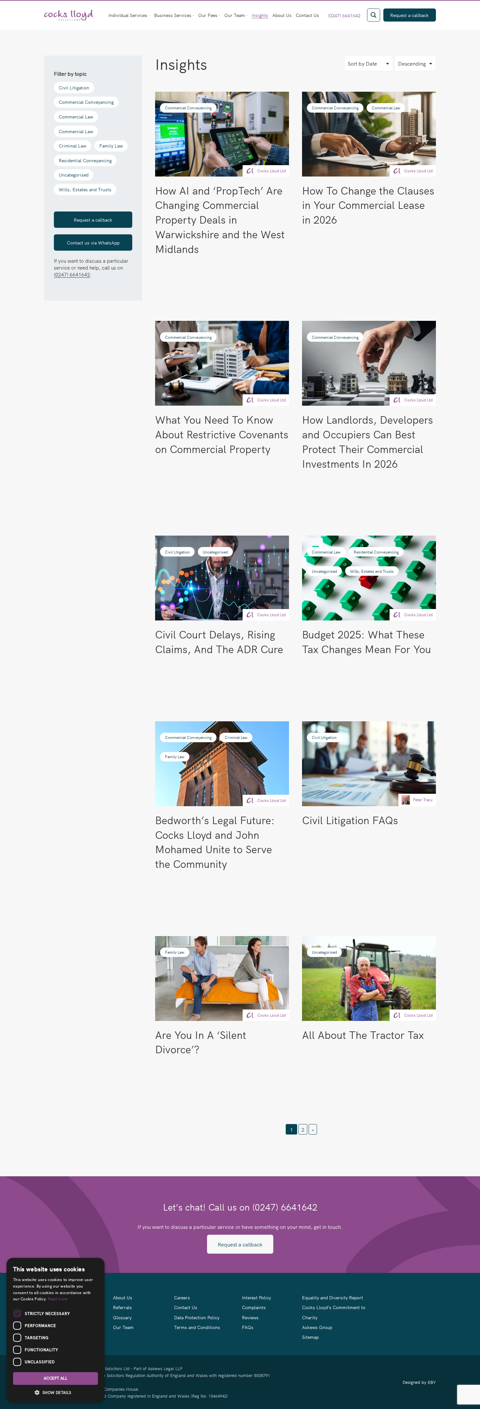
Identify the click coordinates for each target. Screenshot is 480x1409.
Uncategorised (73, 175)
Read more (58, 1298)
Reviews (250, 1317)
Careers (182, 1297)
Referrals (122, 1307)
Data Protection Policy (196, 1317)
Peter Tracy (423, 799)
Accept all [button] (55, 1378)
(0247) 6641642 (344, 15)
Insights (260, 15)
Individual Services (127, 15)
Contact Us (307, 15)
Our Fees (207, 15)
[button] (55, 1392)
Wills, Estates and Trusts (85, 189)
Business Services (172, 15)
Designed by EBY (419, 1382)
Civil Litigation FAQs (350, 819)
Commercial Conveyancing (86, 102)
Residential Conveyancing (85, 160)
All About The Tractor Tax (363, 1034)
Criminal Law (72, 146)
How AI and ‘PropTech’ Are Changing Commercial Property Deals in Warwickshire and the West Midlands (220, 219)
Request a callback (93, 219)
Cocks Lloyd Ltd (271, 170)
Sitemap (310, 1337)
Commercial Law (76, 117)
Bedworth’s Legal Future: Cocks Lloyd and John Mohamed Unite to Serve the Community (215, 841)
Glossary (122, 1317)
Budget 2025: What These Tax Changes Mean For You (366, 641)
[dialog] (55, 1330)
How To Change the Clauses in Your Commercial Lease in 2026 (368, 205)
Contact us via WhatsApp (93, 242)
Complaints (254, 1307)
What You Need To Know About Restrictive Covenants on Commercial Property (221, 434)
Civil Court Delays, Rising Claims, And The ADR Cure (219, 641)
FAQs (247, 1327)
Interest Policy (256, 1297)
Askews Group (317, 1327)
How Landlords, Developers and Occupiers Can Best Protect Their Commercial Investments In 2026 (367, 441)
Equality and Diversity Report (332, 1297)
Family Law (111, 146)
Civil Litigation (74, 88)
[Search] (373, 15)
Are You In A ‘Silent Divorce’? (200, 1042)
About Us (282, 15)
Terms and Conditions (197, 1327)
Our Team (234, 15)
